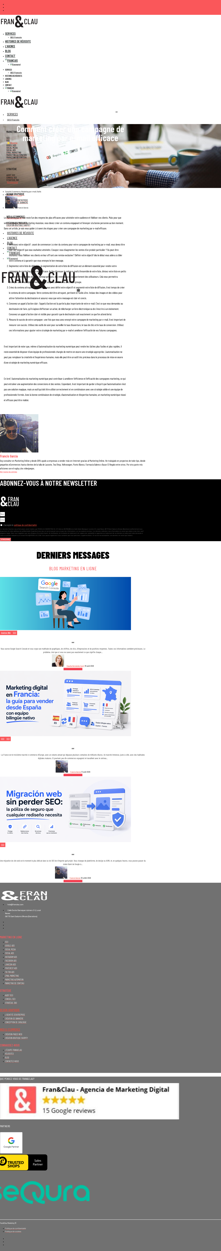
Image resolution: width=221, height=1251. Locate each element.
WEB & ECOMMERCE (10, 1029)
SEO (14, 632)
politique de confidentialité (25, 525)
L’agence (8, 79)
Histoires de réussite (18, 41)
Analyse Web (6, 632)
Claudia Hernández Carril (75, 666)
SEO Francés (16, 73)
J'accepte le (20, 525)
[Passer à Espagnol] (15, 64)
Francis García (75, 772)
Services (10, 33)
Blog (7, 82)
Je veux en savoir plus (73, 669)
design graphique (10, 1010)
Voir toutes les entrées (8, 471)
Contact (8, 85)
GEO (2, 738)
